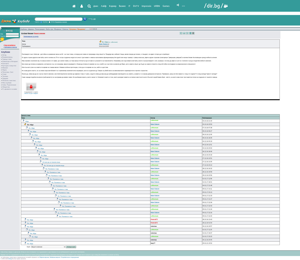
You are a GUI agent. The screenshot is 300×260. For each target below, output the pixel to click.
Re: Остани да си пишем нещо (54, 165)
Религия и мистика (9, 80)
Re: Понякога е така (52, 169)
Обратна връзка (44, 257)
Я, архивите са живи (9, 89)
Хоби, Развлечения (9, 85)
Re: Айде (32, 128)
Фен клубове (6, 83)
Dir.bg (4, 55)
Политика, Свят (7, 72)
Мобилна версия (55, 257)
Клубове (24, 29)
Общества (6, 87)
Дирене (31, 29)
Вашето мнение (39, 33)
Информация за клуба (31, 36)
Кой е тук (49, 29)
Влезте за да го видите (31, 92)
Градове (5, 78)
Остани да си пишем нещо (51, 162)
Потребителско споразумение (70, 257)
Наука (4, 70)
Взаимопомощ (7, 57)
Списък (65, 29)
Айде (27, 121)
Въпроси (57, 29)
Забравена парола (10, 47)
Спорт (4, 74)
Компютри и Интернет (10, 61)
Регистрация (40, 29)
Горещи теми (6, 59)
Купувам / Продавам (77, 29)
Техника (5, 76)
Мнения (5, 68)
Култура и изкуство (9, 66)
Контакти (5, 63)
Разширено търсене (61, 22)
